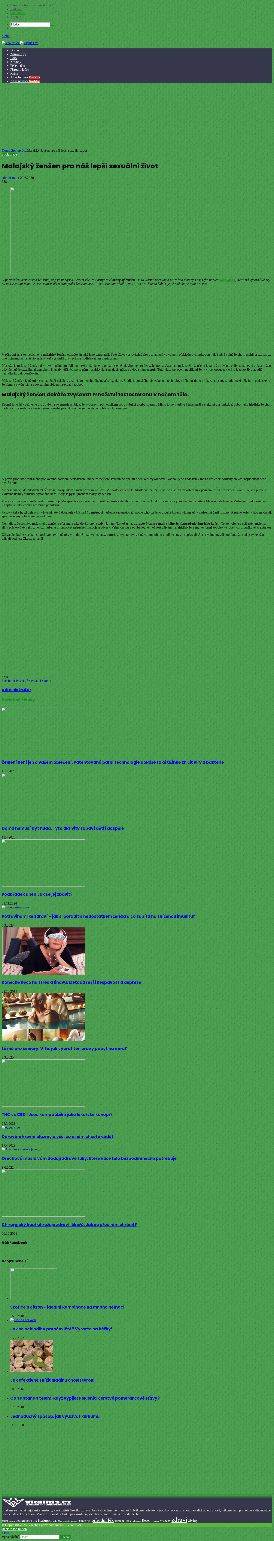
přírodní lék (103, 1520)
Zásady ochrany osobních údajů (31, 5)
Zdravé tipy (18, 54)
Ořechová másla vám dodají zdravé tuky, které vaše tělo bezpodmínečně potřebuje (89, 1158)
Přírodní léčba (19, 69)
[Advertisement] (136, 117)
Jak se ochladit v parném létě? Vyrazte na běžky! (61, 1329)
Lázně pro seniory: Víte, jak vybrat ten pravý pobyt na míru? (64, 1048)
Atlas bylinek (25, 77)
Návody (15, 62)
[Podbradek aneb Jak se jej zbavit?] (43, 885)
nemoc (82, 1520)
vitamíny (165, 1520)
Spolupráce (17, 13)
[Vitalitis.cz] (20, 43)
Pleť (88, 1520)
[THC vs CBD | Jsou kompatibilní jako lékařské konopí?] (43, 1105)
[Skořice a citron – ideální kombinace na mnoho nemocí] (33, 1298)
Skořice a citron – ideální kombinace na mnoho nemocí (67, 1307)
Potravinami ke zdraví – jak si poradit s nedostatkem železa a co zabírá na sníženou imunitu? (98, 916)
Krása (14, 73)
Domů (14, 50)
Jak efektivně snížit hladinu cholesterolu (52, 1380)
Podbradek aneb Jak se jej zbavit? (37, 894)
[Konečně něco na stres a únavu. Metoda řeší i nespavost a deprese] (43, 973)
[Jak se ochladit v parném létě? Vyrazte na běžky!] (23, 1320)
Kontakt (15, 17)
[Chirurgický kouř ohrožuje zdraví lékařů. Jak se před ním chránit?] (43, 1215)
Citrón (12, 1521)
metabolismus (70, 1521)
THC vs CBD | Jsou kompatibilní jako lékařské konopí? (57, 1114)
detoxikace (23, 1520)
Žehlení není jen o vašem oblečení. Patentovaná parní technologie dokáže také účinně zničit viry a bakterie (113, 762)
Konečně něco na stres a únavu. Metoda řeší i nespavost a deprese (71, 982)
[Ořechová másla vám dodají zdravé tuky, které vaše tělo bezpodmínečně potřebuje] (21, 1149)
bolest (5, 1520)
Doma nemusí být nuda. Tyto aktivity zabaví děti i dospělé (63, 828)
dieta (34, 1520)
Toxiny (155, 1521)
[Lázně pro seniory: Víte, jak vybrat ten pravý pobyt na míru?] (43, 1039)
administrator (10, 178)
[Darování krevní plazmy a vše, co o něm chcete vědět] (11, 1127)
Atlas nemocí (25, 81)
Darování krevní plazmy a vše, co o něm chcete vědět (57, 1137)
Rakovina (136, 1521)
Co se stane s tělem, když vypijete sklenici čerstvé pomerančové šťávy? (85, 1398)
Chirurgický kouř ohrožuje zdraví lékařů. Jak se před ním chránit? (69, 1225)
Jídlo (13, 58)
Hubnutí (45, 1520)
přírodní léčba (123, 1520)
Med (60, 1521)
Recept (146, 1521)
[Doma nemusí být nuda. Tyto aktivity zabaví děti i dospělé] (43, 819)
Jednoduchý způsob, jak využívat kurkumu (55, 1416)
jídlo (55, 1521)
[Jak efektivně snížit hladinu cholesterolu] (31, 1371)
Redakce (16, 9)
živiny (193, 1521)
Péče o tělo (17, 65)
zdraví (179, 1519)
